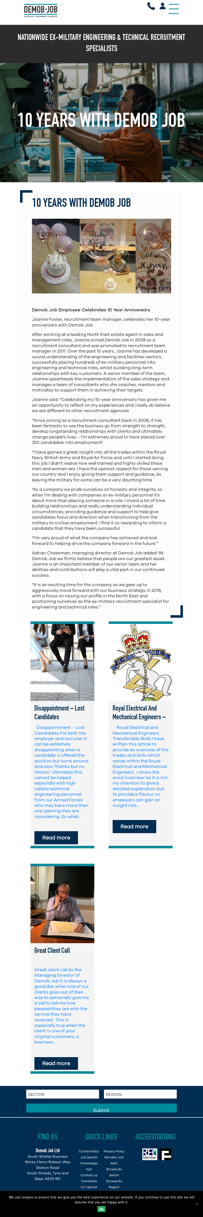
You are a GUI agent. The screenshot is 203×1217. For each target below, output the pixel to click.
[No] (196, 1204)
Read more (56, 837)
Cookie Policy (89, 1151)
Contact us (88, 1175)
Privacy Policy (114, 1151)
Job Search (89, 1157)
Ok (101, 1209)
